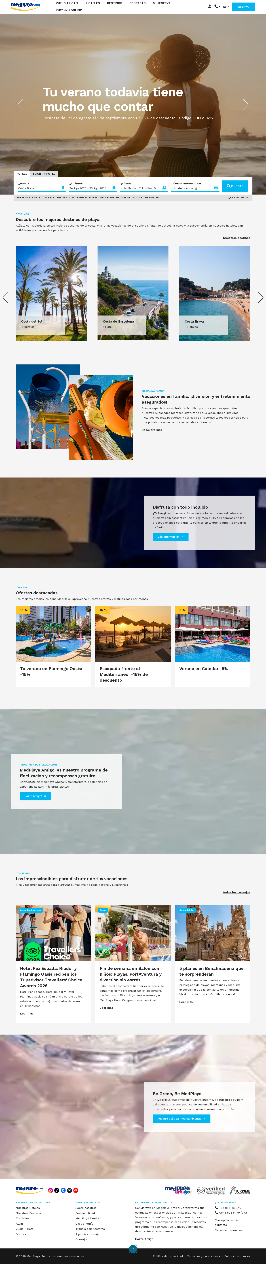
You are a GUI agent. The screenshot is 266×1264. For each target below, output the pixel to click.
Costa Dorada (113, 321)
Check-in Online (69, 10)
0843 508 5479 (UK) (232, 1212)
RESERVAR (243, 6)
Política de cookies (237, 1256)
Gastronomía (84, 1223)
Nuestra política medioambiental (179, 1118)
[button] (217, 6)
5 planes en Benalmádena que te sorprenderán (211, 971)
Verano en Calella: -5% (203, 668)
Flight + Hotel (44, 173)
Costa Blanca (195, 321)
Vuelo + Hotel (25, 1229)
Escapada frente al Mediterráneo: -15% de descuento (124, 674)
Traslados (22, 1218)
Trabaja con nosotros (90, 1229)
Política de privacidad (168, 1256)
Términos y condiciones (203, 1256)
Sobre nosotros (85, 1208)
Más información (168, 536)
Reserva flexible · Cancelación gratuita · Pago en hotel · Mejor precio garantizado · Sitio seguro (87, 197)
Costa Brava (30, 321)
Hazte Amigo (144, 1239)
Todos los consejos (236, 892)
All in (19, 1223)
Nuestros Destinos (28, 1213)
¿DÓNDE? (24, 183)
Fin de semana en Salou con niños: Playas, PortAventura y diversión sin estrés (130, 974)
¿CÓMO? (126, 183)
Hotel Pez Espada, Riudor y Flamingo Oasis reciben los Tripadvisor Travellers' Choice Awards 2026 (51, 977)
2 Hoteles (109, 327)
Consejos (81, 1239)
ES (225, 6)
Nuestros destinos (236, 238)
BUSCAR (237, 186)
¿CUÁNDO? (76, 183)
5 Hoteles (191, 327)
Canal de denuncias (228, 1230)
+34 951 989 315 (229, 1208)
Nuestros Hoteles (28, 1208)
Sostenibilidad (85, 1213)
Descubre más (152, 430)
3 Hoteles (27, 327)
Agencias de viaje (87, 1234)
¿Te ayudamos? (239, 197)
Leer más (26, 1013)
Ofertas (21, 1234)
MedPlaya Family (87, 1218)
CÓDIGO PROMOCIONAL (187, 183)
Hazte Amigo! (33, 796)
